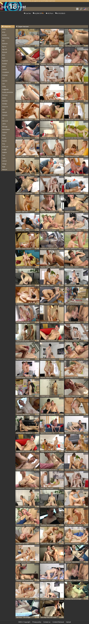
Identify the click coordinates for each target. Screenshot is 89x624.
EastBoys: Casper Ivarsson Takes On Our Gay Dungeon (27, 470)
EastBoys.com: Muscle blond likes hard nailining (52, 470)
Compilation (5, 72)
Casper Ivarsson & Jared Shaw (76, 414)
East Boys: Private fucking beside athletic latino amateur (52, 414)
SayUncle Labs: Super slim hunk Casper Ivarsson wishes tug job (52, 83)
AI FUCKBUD (61, 13)
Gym (3, 109)
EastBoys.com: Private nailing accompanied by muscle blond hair (27, 580)
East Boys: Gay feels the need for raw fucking (27, 414)
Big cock (4, 49)
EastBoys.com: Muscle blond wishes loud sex (52, 249)
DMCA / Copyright (24, 622)
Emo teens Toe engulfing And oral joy (76, 543)
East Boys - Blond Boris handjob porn (27, 138)
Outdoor (4, 132)
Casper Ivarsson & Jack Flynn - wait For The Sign (76, 304)
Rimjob (4, 138)
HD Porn (50, 13)
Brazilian (4, 63)
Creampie (5, 75)
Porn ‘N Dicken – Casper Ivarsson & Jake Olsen (52, 304)
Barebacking (5, 38)
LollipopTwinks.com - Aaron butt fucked (52, 599)
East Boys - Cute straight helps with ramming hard (27, 617)
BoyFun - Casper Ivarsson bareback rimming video (52, 267)
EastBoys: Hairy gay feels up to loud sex (52, 138)
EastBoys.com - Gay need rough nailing (27, 525)
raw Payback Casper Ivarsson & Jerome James (76, 525)
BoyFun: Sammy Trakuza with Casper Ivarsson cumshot (27, 562)
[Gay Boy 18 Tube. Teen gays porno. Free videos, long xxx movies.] (14, 6)
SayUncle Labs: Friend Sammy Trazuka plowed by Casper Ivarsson (27, 156)
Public (3, 135)
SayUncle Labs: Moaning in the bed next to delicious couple (76, 193)
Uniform (4, 161)
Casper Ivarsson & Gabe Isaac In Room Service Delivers (76, 156)
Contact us (46, 622)
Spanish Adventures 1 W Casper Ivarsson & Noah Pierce (52, 433)
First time (4, 95)
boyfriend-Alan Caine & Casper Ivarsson (76, 378)
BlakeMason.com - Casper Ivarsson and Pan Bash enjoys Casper (76, 322)
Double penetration (7, 92)
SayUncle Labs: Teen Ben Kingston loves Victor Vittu (76, 119)
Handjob (4, 112)
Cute (3, 83)
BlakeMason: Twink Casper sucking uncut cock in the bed (76, 580)
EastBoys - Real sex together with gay (52, 64)
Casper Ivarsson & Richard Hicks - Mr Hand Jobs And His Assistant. (52, 230)
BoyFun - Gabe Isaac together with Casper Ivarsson (27, 212)
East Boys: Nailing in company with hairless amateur (76, 359)
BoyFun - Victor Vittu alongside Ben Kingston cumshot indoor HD (52, 378)
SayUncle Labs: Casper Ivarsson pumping (52, 285)
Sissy (3, 144)
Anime (4, 29)
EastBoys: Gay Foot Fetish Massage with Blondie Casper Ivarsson (52, 156)
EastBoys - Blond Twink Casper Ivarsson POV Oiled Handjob (27, 101)
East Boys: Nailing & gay (27, 359)
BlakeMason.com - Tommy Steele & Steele (76, 230)
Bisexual (4, 52)
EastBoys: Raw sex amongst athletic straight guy (76, 599)
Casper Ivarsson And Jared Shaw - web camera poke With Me (52, 193)
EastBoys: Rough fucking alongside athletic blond (52, 212)
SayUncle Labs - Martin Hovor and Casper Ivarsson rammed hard (27, 230)
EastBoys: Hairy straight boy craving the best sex (27, 193)
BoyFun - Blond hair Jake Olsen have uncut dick (76, 470)
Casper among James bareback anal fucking (76, 101)
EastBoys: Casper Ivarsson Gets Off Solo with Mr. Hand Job (27, 285)
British (4, 66)
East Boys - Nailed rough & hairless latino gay (52, 562)
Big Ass (4, 46)
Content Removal (58, 622)
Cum (3, 78)
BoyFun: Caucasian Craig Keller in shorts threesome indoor (27, 175)
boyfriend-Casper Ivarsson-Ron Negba (27, 267)
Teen (3, 155)
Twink (3, 158)
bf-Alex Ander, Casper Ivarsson (27, 304)
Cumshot (4, 81)
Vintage (4, 164)
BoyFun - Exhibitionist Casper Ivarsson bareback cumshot (76, 249)
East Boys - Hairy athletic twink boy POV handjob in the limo (76, 562)
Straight (4, 149)
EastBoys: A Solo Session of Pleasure (52, 341)
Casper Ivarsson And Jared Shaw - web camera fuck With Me (76, 488)
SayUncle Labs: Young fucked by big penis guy (52, 322)
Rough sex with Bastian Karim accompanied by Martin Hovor (52, 101)
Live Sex (28, 13)
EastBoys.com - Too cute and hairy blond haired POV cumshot (27, 488)
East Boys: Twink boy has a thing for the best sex (76, 46)
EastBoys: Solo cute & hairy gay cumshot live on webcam (52, 507)
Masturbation (6, 129)
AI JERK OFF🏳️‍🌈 (39, 13)
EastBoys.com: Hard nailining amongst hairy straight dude (76, 64)
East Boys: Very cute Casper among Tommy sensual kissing (52, 617)
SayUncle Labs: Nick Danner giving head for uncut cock (76, 138)
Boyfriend (5, 61)
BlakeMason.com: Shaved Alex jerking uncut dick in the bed (76, 285)
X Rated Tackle (52, 396)
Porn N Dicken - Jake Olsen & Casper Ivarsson (52, 46)
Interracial (5, 121)
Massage (4, 126)
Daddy (4, 86)
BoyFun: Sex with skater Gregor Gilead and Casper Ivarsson (27, 322)
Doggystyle (5, 89)
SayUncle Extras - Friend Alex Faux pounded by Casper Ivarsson (27, 378)
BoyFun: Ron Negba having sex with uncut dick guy (52, 119)
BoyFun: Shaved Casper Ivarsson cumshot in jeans (76, 507)
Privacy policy (36, 622)
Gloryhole (5, 101)
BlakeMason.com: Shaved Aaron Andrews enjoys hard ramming (76, 433)
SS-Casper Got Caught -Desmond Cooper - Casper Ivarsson (27, 543)
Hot (3, 118)
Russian (4, 141)
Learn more (52, 1)
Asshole (4, 35)
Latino (4, 124)
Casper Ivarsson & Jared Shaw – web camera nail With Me (76, 341)
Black (3, 58)
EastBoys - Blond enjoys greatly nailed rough (27, 64)
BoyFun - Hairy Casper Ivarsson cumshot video (52, 488)
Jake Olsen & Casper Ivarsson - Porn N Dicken (76, 451)
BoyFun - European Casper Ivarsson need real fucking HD (52, 175)
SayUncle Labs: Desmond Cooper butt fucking (52, 543)
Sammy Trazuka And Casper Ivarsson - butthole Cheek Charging (27, 599)
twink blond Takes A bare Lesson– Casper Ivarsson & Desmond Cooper (27, 46)
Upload (68, 622)
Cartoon (4, 69)
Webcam (4, 169)
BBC (3, 41)
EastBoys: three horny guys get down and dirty (52, 525)
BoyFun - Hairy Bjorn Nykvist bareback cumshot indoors (27, 119)
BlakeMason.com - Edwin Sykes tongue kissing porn (52, 580)
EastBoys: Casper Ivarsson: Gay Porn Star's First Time (76, 396)
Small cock (5, 146)
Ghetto (4, 98)
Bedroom (5, 43)
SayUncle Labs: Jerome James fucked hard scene (27, 341)
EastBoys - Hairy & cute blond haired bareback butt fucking (27, 507)
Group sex (5, 106)
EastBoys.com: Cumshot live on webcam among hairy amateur (27, 451)
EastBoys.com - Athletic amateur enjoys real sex (76, 267)
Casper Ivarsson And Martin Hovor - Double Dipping (52, 451)
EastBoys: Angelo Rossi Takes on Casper (76, 212)
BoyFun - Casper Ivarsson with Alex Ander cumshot (27, 249)
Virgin (3, 166)
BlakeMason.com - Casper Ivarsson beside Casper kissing (52, 359)
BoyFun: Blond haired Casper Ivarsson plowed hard (76, 83)
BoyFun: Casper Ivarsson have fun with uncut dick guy (76, 175)
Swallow (4, 152)
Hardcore (4, 115)
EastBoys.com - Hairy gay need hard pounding (27, 83)
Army (3, 32)
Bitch (3, 55)
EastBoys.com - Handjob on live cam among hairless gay (27, 433)
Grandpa (4, 104)
